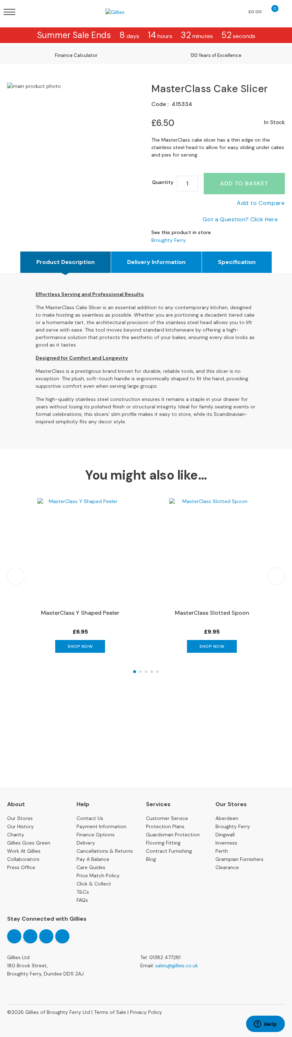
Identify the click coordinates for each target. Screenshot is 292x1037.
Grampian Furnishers (239, 859)
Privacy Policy (146, 1012)
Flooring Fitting (163, 843)
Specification (237, 262)
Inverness (226, 843)
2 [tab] (140, 671)
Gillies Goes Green (28, 843)
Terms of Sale (110, 1012)
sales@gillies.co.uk (176, 965)
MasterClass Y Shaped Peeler (80, 613)
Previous (16, 576)
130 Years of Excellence (216, 55)
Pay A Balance (93, 859)
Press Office (21, 867)
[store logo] (125, 12)
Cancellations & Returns (105, 851)
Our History (20, 826)
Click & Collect (94, 883)
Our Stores (20, 818)
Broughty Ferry (168, 240)
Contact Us (90, 818)
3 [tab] (146, 671)
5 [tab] (157, 671)
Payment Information (101, 826)
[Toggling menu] (9, 12)
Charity (15, 834)
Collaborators (23, 859)
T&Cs (83, 892)
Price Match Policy (98, 875)
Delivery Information (156, 262)
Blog (151, 859)
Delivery (86, 843)
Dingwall (225, 834)
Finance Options (96, 834)
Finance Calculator (76, 55)
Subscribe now (146, 765)
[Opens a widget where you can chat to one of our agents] (265, 1024)
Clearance (227, 867)
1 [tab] (134, 671)
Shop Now (80, 646)
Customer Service (167, 818)
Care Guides (91, 867)
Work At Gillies (24, 851)
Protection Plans (165, 826)
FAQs (82, 900)
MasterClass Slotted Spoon (212, 613)
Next (276, 576)
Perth (221, 851)
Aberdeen (226, 818)
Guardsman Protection (173, 834)
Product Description (65, 262)
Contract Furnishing (169, 851)
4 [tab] (151, 671)
